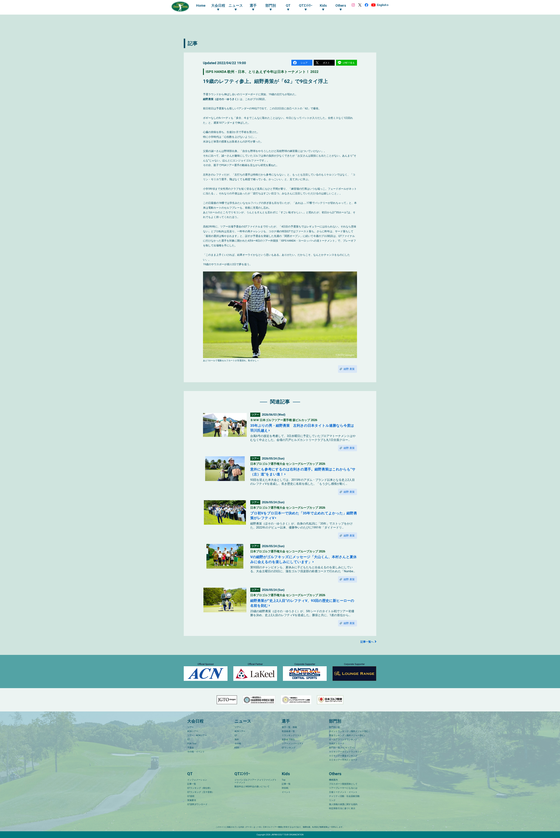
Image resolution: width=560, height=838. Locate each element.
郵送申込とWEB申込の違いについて (252, 786)
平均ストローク (336, 743)
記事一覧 (191, 784)
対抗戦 (285, 788)
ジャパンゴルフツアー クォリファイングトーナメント (256, 781)
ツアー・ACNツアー (197, 735)
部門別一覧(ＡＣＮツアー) (342, 747)
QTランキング (288, 747)
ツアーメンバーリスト (293, 743)
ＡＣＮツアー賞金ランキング (343, 755)
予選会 (190, 747)
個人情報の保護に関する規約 (343, 804)
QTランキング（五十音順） (200, 792)
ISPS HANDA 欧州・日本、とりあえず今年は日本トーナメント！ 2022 (262, 72)
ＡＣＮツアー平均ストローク (343, 760)
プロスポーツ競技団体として (343, 784)
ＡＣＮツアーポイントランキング (345, 751)
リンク (332, 800)
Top (283, 780)
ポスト (326, 62)
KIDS (237, 747)
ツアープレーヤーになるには (343, 788)
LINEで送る (349, 62)
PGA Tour (191, 743)
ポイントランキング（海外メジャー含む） (350, 731)
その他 (238, 743)
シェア (304, 62)
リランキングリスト (291, 735)
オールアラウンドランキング (343, 739)
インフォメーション (197, 780)
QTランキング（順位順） (199, 788)
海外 (237, 739)
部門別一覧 (334, 727)
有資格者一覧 (288, 731)
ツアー (190, 727)
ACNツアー (192, 731)
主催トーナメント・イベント (343, 792)
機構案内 (333, 780)
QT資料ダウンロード (197, 804)
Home (200, 5)
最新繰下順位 (288, 739)
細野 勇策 (349, 368)
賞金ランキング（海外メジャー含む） (347, 735)
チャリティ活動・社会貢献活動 (344, 796)
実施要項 (191, 800)
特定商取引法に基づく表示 (342, 808)
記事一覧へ (367, 641)
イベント (286, 792)
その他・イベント (196, 751)
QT (188, 739)
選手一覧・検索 (289, 727)
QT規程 (190, 796)
